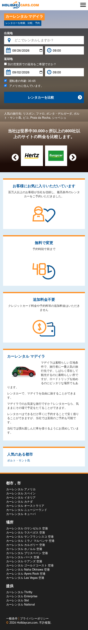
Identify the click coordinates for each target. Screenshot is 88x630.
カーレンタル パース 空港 (22, 557)
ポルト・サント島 (18, 460)
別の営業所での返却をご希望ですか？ (31, 64)
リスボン (28, 113)
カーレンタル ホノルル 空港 (24, 549)
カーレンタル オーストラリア (25, 505)
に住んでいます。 (26, 86)
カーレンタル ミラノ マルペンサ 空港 (30, 540)
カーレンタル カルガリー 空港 (25, 545)
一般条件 (12, 618)
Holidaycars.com (27, 622)
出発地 (8, 33)
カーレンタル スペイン (21, 493)
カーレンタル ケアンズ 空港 (24, 561)
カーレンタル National (20, 604)
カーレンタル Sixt (17, 600)
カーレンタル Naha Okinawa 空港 (28, 569)
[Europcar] (56, 155)
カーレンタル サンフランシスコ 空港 (30, 536)
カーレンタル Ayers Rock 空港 (25, 573)
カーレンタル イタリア (21, 497)
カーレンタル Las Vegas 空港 (25, 577)
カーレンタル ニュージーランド (26, 510)
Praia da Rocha (40, 117)
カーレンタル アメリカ (21, 489)
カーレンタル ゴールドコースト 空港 (30, 565)
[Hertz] (31, 155)
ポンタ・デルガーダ (59, 113)
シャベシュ (59, 117)
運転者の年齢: (21, 81)
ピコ (26, 117)
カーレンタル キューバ (21, 514)
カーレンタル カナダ (19, 501)
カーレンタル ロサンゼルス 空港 (27, 528)
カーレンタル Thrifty (19, 592)
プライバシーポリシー (34, 618)
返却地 (8, 59)
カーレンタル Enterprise (21, 596)
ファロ (40, 113)
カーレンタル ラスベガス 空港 (25, 532)
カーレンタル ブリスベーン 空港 (27, 553)
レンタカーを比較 (55, 97)
